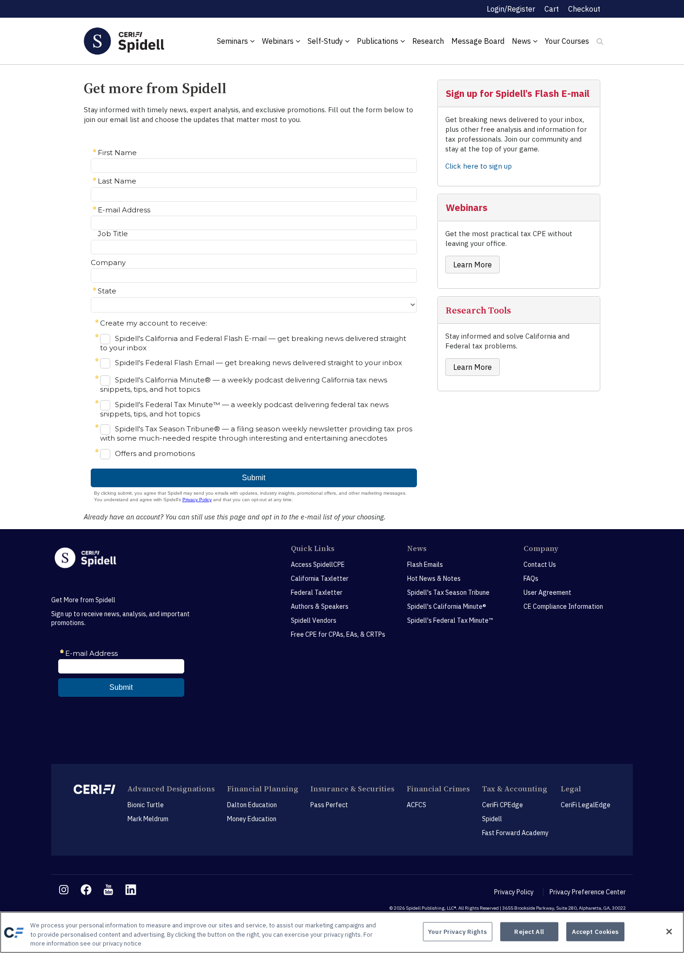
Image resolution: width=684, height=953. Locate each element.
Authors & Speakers (320, 606)
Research (428, 41)
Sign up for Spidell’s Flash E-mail (518, 93)
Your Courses (567, 41)
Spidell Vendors (313, 620)
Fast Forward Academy (515, 833)
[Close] (669, 931)
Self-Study (326, 41)
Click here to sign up (478, 166)
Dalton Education (252, 805)
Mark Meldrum (147, 819)
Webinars (278, 41)
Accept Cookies (595, 931)
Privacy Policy (514, 892)
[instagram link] (63, 889)
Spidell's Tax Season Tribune (448, 592)
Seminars (233, 41)
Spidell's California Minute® (446, 606)
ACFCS (416, 805)
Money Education (251, 819)
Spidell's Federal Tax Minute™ (450, 620)
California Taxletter (320, 578)
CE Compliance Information (563, 606)
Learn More (472, 264)
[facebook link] (86, 889)
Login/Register (511, 9)
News (522, 41)
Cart (551, 9)
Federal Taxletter (316, 592)
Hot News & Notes (434, 578)
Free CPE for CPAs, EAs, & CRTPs (338, 634)
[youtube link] (108, 889)
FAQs (530, 578)
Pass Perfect (329, 805)
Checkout (584, 9)
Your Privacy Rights (457, 931)
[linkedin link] (130, 889)
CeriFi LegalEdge (585, 805)
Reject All (528, 931)
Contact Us (539, 564)
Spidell (492, 819)
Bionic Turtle (145, 805)
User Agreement (547, 592)
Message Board (477, 41)
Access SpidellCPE (318, 564)
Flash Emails (425, 564)
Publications (378, 41)
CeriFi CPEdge (502, 805)
